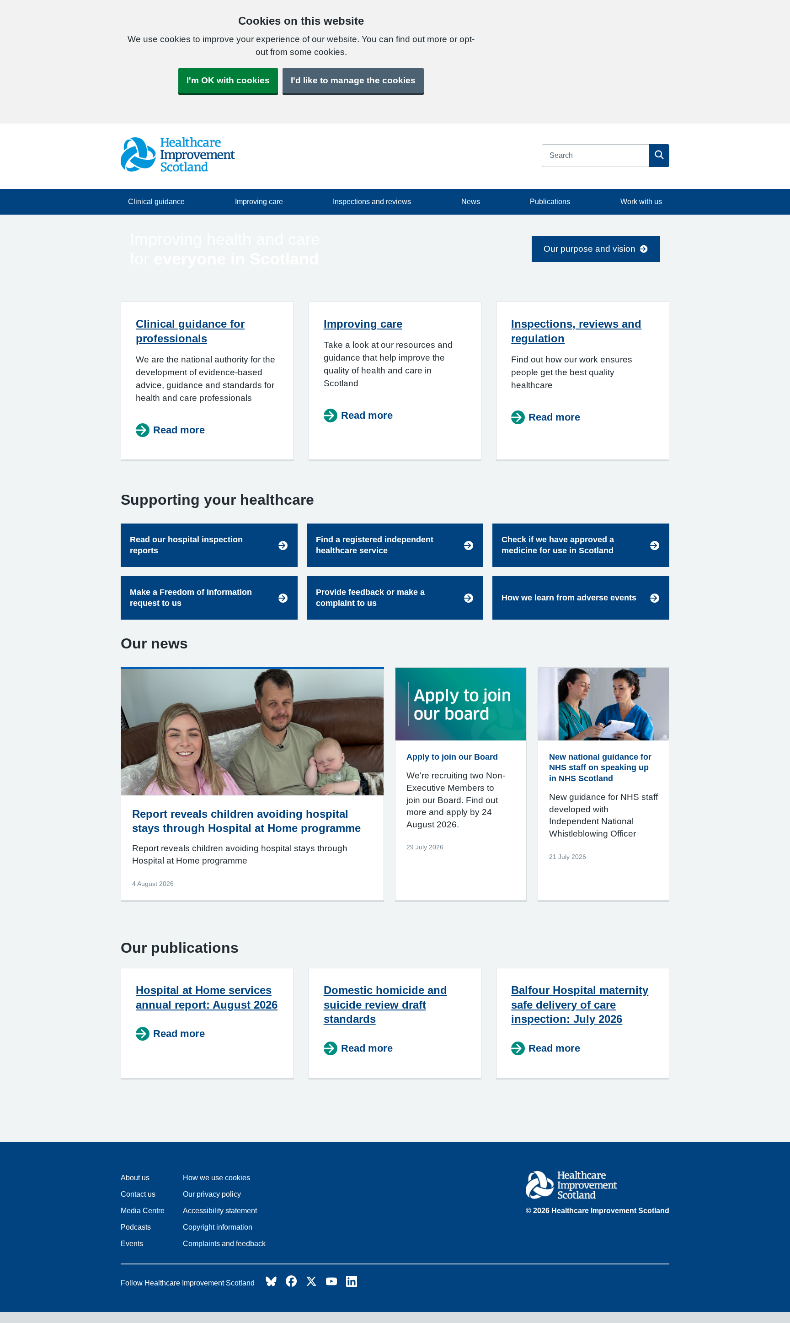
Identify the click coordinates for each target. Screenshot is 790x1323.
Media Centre (143, 1211)
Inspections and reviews (372, 201)
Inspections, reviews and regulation (576, 331)
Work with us (641, 201)
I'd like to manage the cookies (353, 80)
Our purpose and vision (589, 249)
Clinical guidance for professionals (190, 331)
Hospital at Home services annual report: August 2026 (207, 997)
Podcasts (136, 1227)
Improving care (259, 201)
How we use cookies (216, 1178)
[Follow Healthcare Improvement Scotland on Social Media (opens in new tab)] (271, 1284)
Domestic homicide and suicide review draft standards (385, 1005)
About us (135, 1178)
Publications (550, 201)
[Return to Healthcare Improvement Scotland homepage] (597, 1186)
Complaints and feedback (224, 1243)
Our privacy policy (212, 1194)
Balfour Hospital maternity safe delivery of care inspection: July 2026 (579, 1005)
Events (132, 1243)
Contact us (138, 1194)
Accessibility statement (220, 1211)
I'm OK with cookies (228, 80)
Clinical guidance (156, 201)
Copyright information (217, 1227)
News (470, 201)
